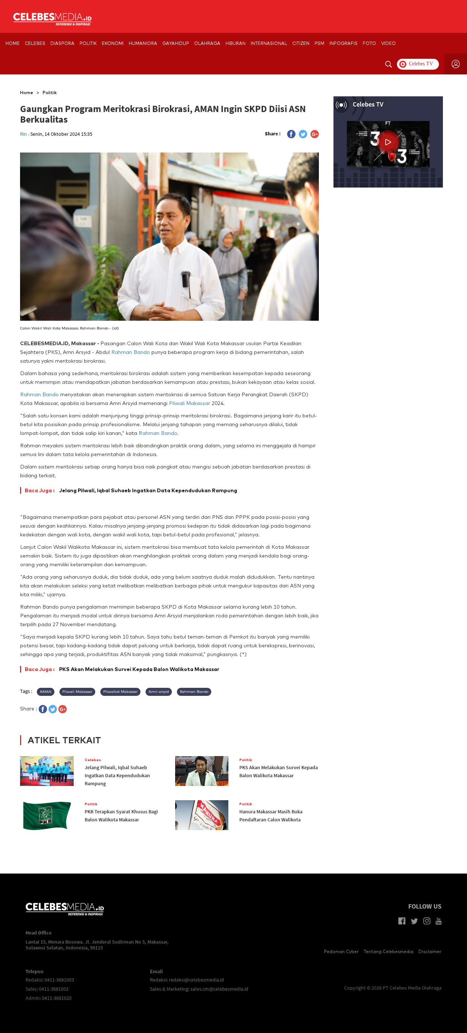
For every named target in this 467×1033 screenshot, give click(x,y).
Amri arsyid (158, 691)
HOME (12, 43)
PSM (319, 43)
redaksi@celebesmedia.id (196, 979)
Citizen (300, 43)
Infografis (343, 43)
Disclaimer (429, 951)
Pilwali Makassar (189, 403)
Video (388, 43)
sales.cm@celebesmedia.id (219, 989)
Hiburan (235, 43)
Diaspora (62, 43)
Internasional (269, 43)
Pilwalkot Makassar (120, 691)
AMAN (45, 691)
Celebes (35, 43)
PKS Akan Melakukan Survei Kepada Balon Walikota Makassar (122, 669)
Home (26, 92)
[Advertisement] (388, 240)
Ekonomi (113, 43)
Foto (369, 43)
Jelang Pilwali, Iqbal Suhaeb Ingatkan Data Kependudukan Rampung (131, 490)
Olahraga (207, 43)
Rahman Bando (130, 352)
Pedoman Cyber (341, 951)
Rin (24, 134)
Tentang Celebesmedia (388, 951)
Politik (88, 43)
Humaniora (143, 43)
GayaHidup (175, 43)
